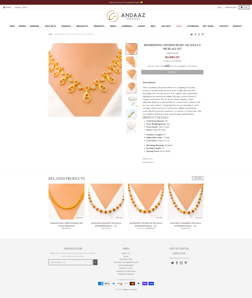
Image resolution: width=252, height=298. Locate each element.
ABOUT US (126, 253)
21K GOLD (166, 26)
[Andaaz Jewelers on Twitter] (192, 34)
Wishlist (237, 26)
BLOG (126, 256)
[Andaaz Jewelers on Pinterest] (202, 34)
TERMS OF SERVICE (126, 274)
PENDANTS (99, 26)
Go (95, 262)
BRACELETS (82, 26)
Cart (245, 7)
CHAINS (141, 26)
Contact (224, 26)
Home (50, 34)
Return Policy (148, 162)
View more (198, 178)
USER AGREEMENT (126, 265)
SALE (178, 26)
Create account (230, 7)
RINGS (113, 26)
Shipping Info (148, 159)
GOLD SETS (50, 26)
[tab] (149, 82)
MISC (153, 26)
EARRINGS (127, 26)
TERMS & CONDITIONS (125, 271)
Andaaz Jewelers (129, 289)
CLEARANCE (193, 26)
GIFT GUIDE (208, 26)
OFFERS (22, 26)
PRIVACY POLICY (126, 268)
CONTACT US (179, 253)
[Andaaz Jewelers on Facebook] (195, 34)
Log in (219, 7)
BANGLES (66, 26)
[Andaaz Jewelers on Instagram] (199, 34)
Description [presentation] (149, 82)
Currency (18, 7)
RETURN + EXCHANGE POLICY (126, 262)
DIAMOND (34, 26)
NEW (12, 26)
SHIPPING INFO (126, 259)
